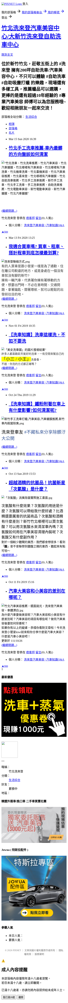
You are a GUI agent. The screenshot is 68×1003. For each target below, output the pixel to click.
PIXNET (17, 950)
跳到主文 (7, 54)
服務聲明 (39, 954)
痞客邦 (30, 218)
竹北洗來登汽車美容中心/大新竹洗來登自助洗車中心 (31, 36)
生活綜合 (31, 116)
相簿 (12, 124)
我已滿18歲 (9, 997)
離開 (20, 997)
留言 (38, 218)
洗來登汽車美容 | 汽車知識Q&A (44, 225)
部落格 (13, 128)
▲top (4, 231)
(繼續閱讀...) (9, 210)
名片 (12, 132)
